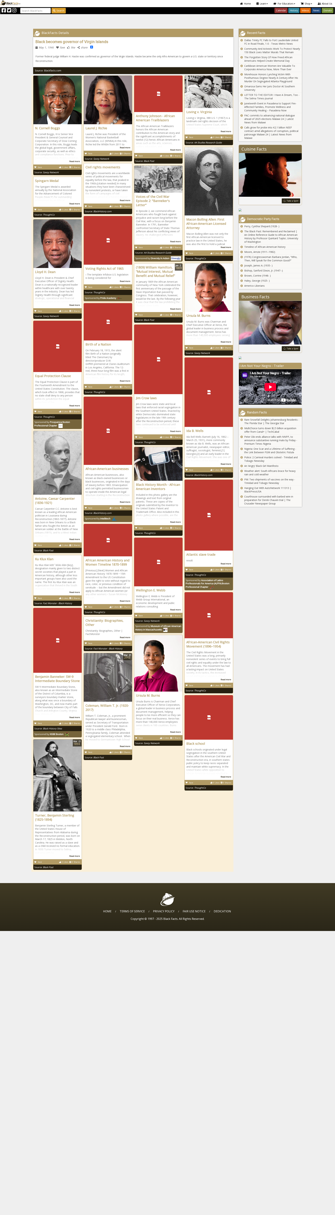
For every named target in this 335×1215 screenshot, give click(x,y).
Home (247, 3)
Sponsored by (152, 258)
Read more (74, 161)
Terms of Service (132, 911)
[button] (17, 1211)
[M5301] (270, 210)
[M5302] (270, 357)
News (316, 10)
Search (60, 10)
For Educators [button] (285, 3)
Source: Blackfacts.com (48, 70)
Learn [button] (263, 3)
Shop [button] (307, 3)
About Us (327, 3)
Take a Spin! (292, 200)
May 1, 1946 (46, 47)
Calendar (281, 10)
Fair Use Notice (194, 911)
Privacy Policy (163, 911)
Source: (46, 172)
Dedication (222, 911)
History (294, 10)
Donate (327, 10)
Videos (305, 10)
